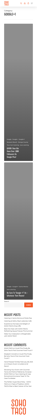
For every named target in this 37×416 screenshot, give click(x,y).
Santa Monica (23, 286)
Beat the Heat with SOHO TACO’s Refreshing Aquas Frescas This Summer (18, 330)
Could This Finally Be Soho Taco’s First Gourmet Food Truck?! (18, 356)
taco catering (24, 145)
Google (9, 139)
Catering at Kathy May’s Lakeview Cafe (18, 321)
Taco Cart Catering (13, 145)
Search (6, 301)
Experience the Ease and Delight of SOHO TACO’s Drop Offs (17, 325)
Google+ (15, 139)
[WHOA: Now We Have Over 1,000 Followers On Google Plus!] (18, 92)
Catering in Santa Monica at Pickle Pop (18, 318)
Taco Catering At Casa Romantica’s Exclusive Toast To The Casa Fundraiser (17, 376)
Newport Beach (12, 142)
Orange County (23, 142)
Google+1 (22, 139)
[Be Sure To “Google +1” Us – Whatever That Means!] (18, 231)
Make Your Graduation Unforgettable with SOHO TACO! (17, 335)
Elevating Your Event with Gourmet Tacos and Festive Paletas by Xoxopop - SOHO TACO (18, 372)
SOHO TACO (8, 348)
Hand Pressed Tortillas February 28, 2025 (18, 362)
